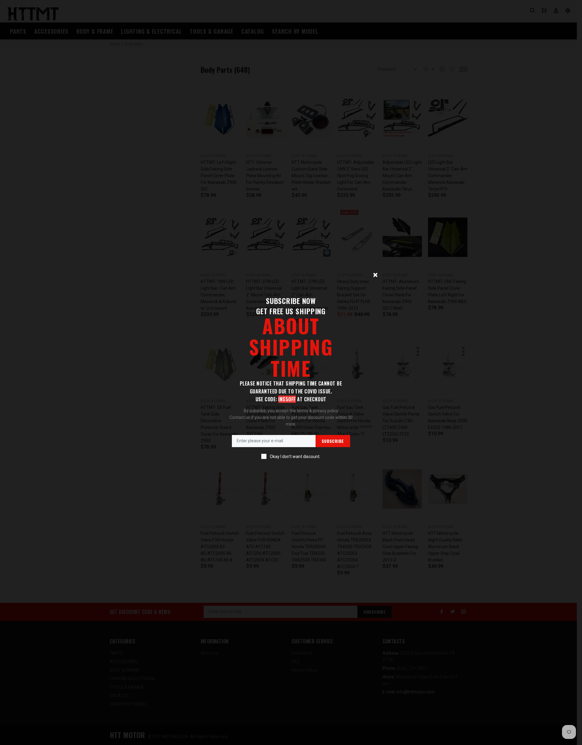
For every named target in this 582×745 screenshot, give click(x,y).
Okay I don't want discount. (295, 456)
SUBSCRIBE (333, 441)
